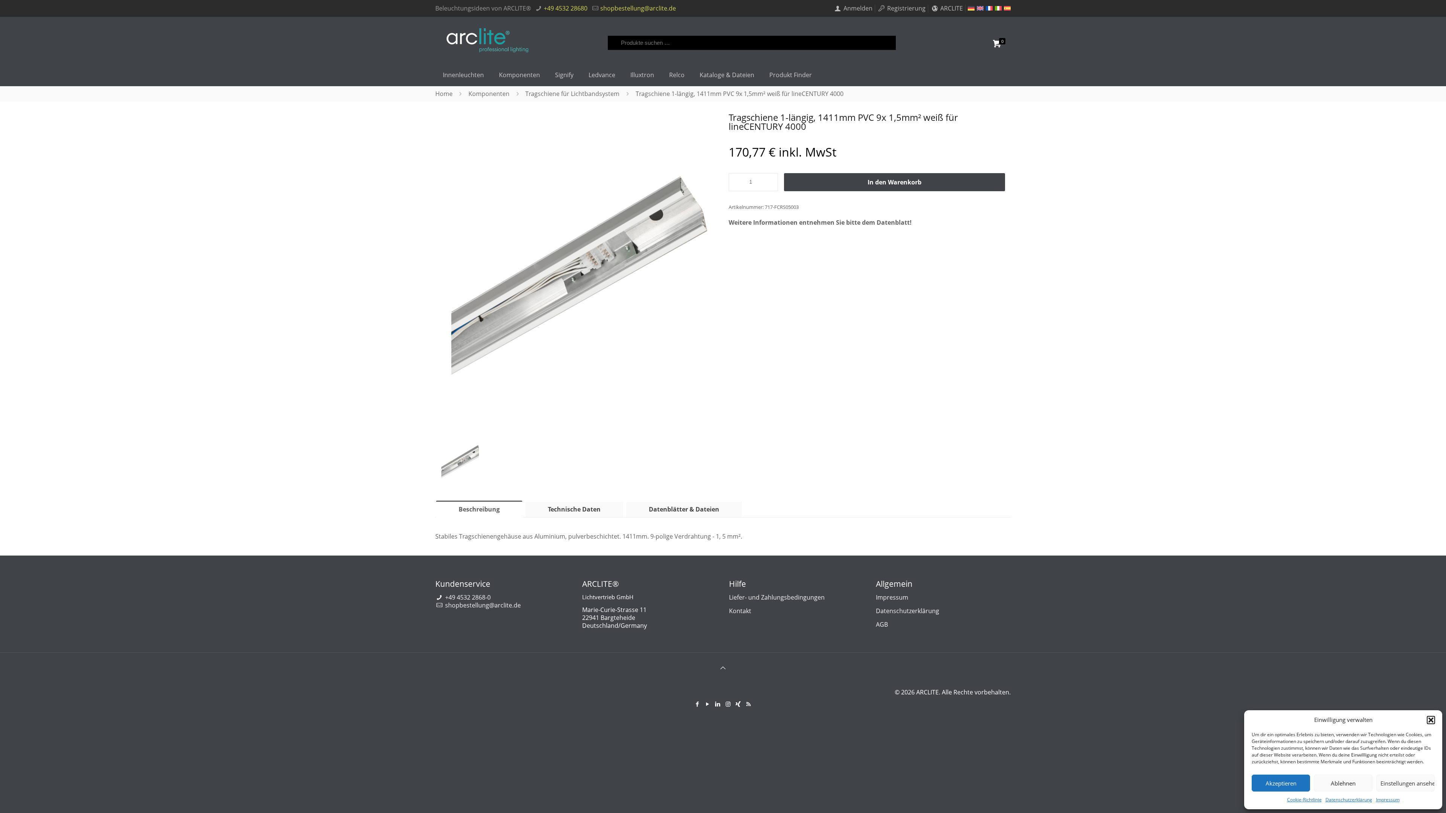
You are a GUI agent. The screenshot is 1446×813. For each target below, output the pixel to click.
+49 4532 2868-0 (468, 597)
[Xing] (738, 704)
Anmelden (857, 8)
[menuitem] (971, 8)
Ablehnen (1343, 783)
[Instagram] (728, 704)
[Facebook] (698, 704)
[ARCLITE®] (487, 40)
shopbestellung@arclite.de (638, 8)
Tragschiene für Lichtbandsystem (572, 94)
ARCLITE (951, 8)
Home (444, 94)
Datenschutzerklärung (1349, 799)
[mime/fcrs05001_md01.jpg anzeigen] (460, 465)
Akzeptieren (1281, 783)
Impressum (1388, 799)
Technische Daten (574, 509)
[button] (1431, 720)
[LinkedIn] (718, 704)
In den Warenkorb (894, 182)
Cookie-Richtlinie (1304, 799)
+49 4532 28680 (565, 8)
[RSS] (748, 704)
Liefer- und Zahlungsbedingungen (777, 597)
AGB (882, 624)
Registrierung (906, 8)
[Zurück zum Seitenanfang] (723, 673)
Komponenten (488, 94)
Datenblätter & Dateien (684, 509)
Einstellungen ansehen (1407, 783)
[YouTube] (708, 704)
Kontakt (740, 611)
